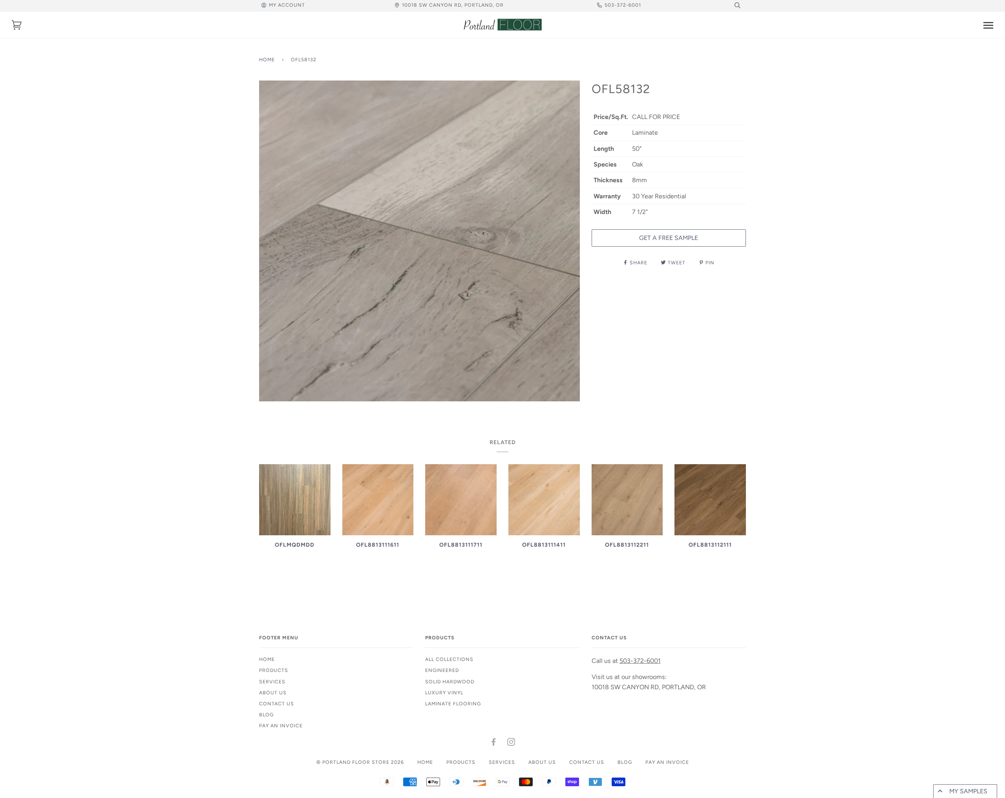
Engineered (442, 670)
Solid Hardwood (449, 682)
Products (273, 670)
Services (272, 682)
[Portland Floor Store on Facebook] (494, 743)
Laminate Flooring (453, 703)
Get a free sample (668, 238)
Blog (266, 714)
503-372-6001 (623, 5)
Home (267, 59)
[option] (419, 241)
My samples (968, 791)
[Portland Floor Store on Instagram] (511, 743)
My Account (287, 5)
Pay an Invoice (281, 725)
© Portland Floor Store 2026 (360, 762)
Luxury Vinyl (444, 693)
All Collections (449, 659)
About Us (273, 693)
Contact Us (276, 703)
